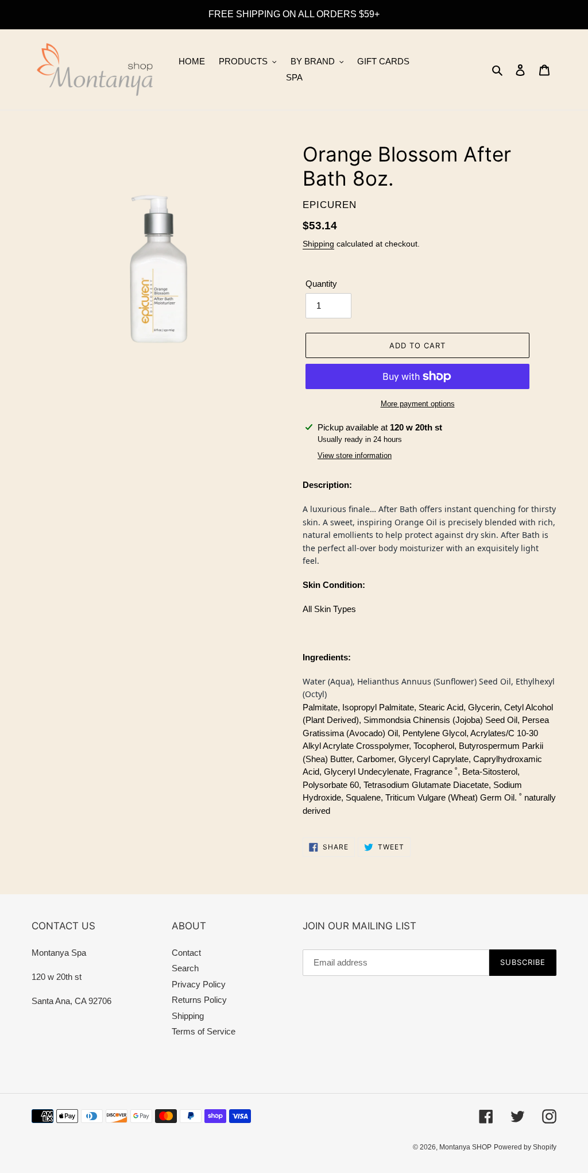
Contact (186, 952)
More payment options (418, 403)
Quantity (321, 284)
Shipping (318, 243)
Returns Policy (199, 1000)
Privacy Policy (199, 984)
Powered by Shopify (525, 1147)
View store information (355, 455)
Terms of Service (203, 1031)
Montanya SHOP (465, 1147)
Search (185, 968)
